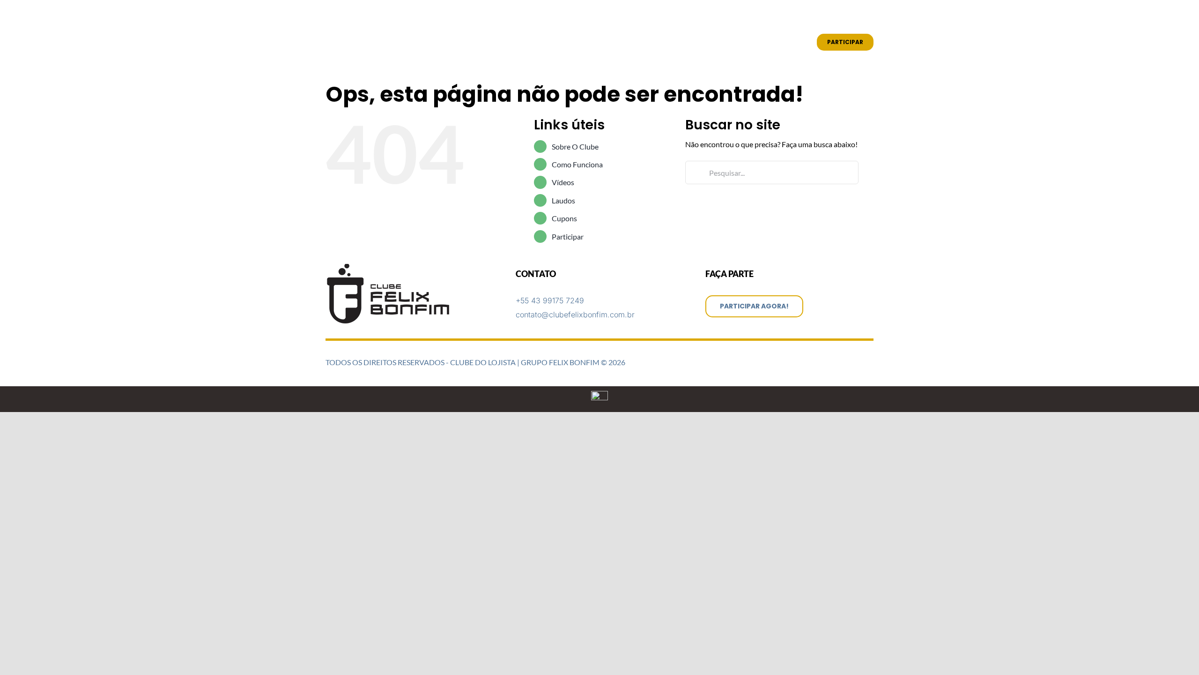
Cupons (564, 218)
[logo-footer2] (390, 267)
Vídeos (563, 182)
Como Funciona (577, 164)
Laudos (563, 200)
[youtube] (870, 15)
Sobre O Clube (575, 146)
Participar (568, 236)
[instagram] (856, 15)
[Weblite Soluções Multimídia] (599, 394)
